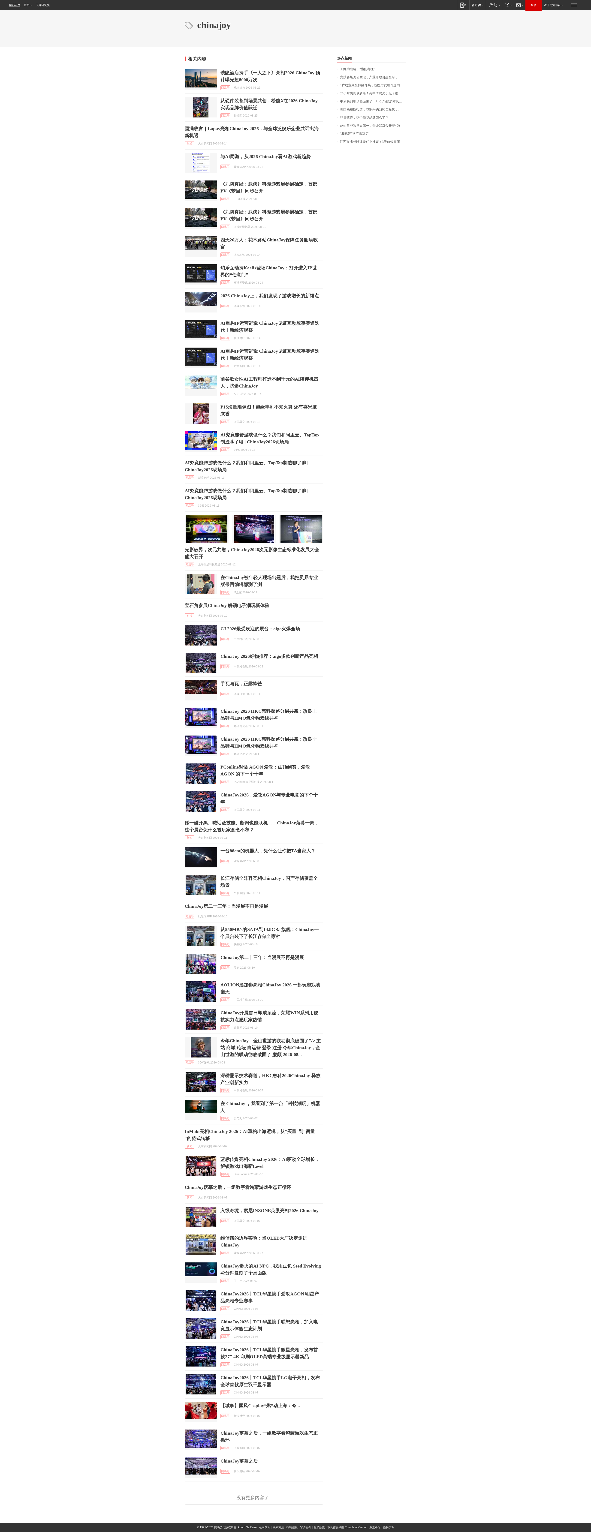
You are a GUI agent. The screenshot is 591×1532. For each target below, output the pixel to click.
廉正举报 (374, 1527)
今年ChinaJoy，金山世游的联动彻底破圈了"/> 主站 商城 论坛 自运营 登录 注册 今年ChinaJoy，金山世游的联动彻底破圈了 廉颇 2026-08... (270, 1047)
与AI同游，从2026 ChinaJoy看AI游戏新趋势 (265, 156)
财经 (189, 143)
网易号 (225, 87)
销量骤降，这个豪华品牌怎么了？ (364, 117)
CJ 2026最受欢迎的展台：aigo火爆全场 (260, 628)
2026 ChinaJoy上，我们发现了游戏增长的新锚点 (269, 295)
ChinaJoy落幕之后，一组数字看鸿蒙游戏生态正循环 (238, 1187)
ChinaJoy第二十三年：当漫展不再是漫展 (226, 906)
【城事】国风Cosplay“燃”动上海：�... (260, 1405)
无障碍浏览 (43, 5)
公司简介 (264, 1527)
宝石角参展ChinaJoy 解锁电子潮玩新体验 (227, 605)
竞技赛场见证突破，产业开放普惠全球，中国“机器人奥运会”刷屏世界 (373, 77)
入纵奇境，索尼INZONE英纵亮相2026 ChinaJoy (269, 1210)
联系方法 (278, 1527)
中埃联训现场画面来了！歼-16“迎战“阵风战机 (372, 101)
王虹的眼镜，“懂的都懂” (357, 69)
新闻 (189, 837)
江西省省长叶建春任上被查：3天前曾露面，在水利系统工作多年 (373, 142)
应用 (27, 5)
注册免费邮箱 (552, 5)
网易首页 (14, 5)
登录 (533, 5)
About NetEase (247, 1527)
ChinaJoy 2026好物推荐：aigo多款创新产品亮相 (269, 656)
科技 (189, 615)
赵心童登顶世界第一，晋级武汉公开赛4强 (370, 125)
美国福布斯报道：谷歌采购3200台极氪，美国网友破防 (373, 109)
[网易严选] (494, 5)
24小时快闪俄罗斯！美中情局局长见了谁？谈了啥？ (373, 93)
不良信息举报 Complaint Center (347, 1527)
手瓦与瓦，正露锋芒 (241, 683)
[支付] (508, 5)
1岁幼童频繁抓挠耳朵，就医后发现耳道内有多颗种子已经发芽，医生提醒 (373, 85)
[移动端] (463, 5)
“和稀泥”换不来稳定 (354, 133)
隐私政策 (319, 1527)
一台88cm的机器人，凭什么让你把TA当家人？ (268, 850)
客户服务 (305, 1527)
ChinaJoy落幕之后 (239, 1460)
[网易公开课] (477, 5)
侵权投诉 (388, 1527)
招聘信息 (292, 1527)
